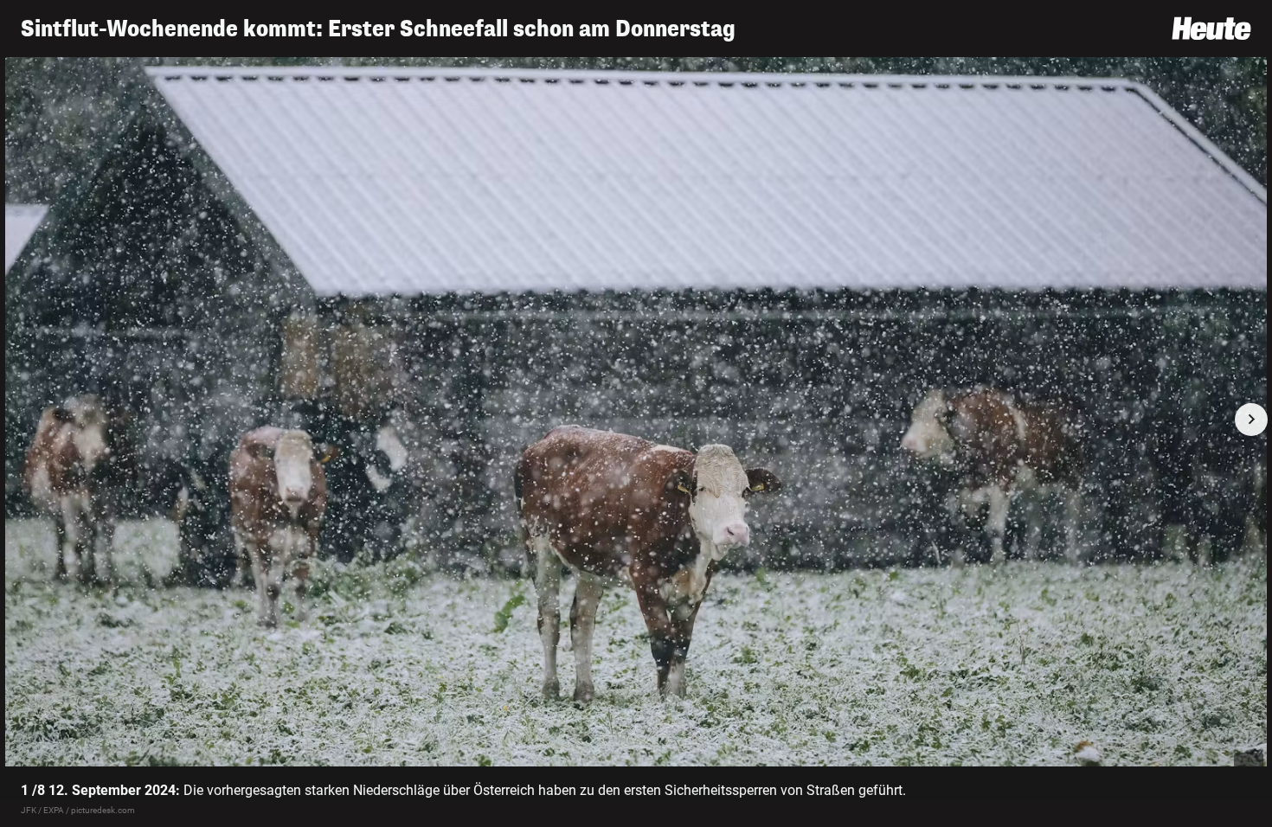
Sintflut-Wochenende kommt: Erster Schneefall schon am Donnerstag (378, 29)
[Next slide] (1251, 419)
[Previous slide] (20, 419)
